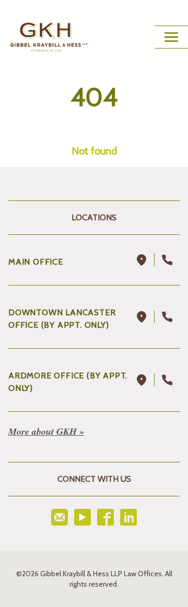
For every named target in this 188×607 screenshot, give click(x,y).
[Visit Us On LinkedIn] (128, 517)
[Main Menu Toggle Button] (171, 37)
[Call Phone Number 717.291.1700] (167, 260)
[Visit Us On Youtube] (82, 517)
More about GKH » (46, 431)
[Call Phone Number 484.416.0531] (167, 380)
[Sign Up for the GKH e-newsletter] (59, 517)
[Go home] (48, 37)
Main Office (35, 262)
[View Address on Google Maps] (142, 260)
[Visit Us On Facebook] (105, 517)
